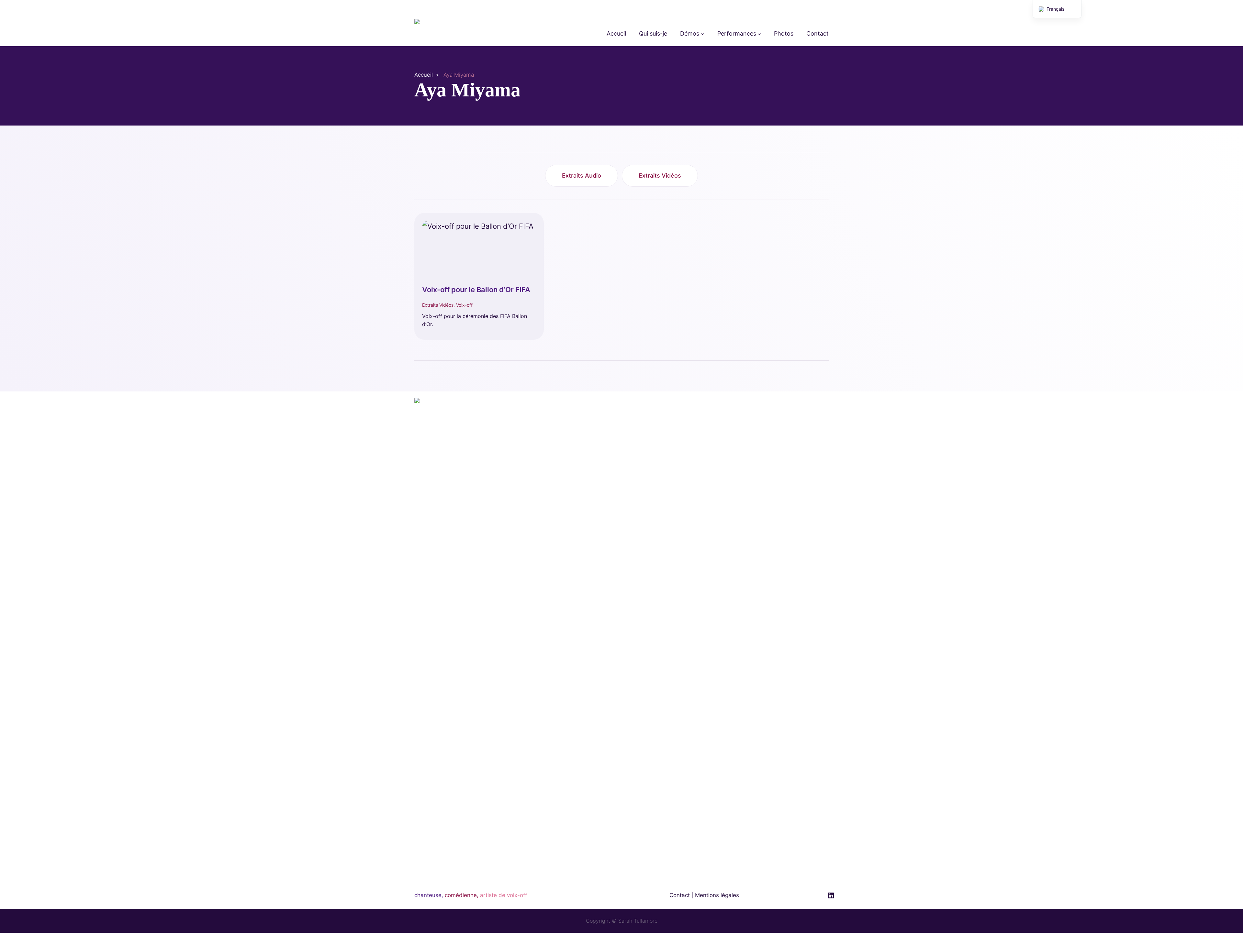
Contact (679, 895)
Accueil (423, 74)
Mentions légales (717, 895)
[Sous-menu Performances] (759, 34)
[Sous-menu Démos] (702, 34)
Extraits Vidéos (660, 175)
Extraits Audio (581, 175)
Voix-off (464, 305)
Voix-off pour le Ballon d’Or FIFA (476, 289)
